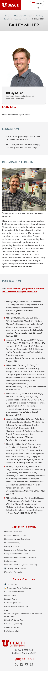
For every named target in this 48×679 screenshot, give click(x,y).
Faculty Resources (12, 546)
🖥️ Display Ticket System (15, 568)
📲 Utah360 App (11, 584)
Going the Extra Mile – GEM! (16, 554)
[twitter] (16, 664)
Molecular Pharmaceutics (15, 535)
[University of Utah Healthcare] (24, 643)
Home (7, 16)
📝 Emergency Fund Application (17, 588)
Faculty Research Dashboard (16, 606)
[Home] (10, 5)
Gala (6, 610)
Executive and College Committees (19, 550)
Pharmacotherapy (12, 543)
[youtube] (26, 664)
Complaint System (12, 627)
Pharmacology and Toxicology (17, 539)
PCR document (10, 561)
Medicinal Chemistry (13, 532)
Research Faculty (21, 19)
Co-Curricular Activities (14, 591)
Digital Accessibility (12, 631)
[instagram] (31, 664)
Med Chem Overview (23, 16)
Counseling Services (12, 602)
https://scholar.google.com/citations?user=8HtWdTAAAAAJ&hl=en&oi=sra (23, 290)
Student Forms (10, 599)
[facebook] (21, 664)
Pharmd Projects (11, 595)
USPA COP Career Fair (13, 620)
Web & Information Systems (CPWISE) (20, 565)
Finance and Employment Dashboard (20, 557)
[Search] (38, 8)
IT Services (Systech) (13, 572)
